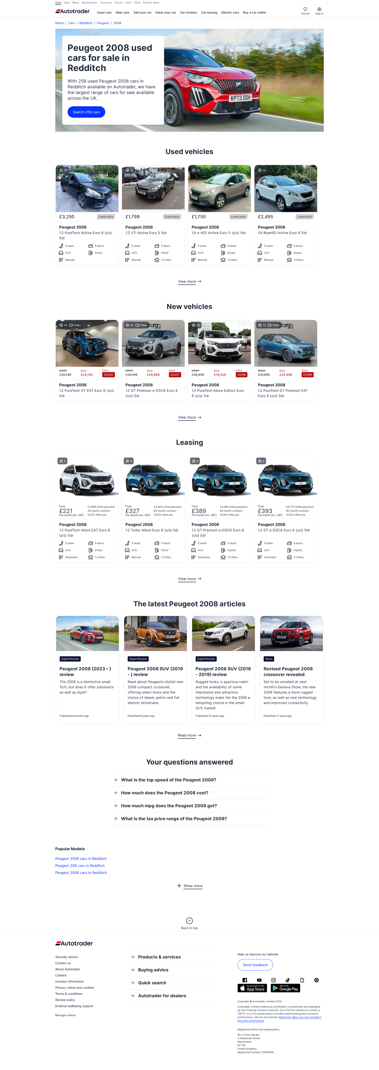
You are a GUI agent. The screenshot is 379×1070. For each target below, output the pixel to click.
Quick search (152, 982)
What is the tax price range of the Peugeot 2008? (174, 818)
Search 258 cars (86, 112)
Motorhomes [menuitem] (89, 2)
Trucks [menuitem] (118, 2)
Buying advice (153, 969)
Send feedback (255, 965)
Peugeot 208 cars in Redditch (80, 865)
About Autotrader (67, 969)
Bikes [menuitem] (75, 2)
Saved (305, 13)
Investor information (69, 981)
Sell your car (142, 12)
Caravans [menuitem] (106, 2)
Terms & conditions (68, 993)
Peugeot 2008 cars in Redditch (81, 858)
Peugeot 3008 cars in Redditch (81, 872)
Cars (71, 23)
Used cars (104, 12)
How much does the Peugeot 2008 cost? (164, 792)
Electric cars (230, 12)
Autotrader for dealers (162, 995)
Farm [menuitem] (128, 2)
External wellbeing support (74, 1006)
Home (59, 23)
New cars (123, 12)
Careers (60, 975)
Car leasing (209, 12)
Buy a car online (254, 12)
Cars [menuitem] (58, 2)
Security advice (66, 957)
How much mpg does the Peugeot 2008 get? (169, 805)
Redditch (85, 23)
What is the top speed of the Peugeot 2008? (168, 780)
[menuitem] (104, 12)
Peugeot (103, 23)
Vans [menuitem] (67, 2)
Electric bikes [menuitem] (151, 2)
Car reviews (188, 12)
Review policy (65, 1000)
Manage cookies (65, 1015)
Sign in (319, 13)
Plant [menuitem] (137, 2)
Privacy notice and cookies (74, 987)
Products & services (159, 957)
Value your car (165, 12)
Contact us (63, 963)
